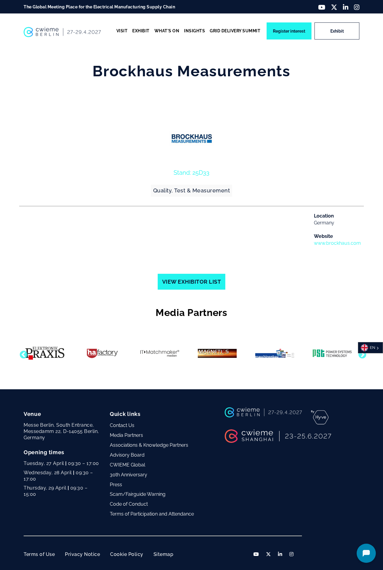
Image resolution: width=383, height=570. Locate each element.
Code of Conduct (129, 504)
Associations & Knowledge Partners (149, 445)
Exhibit (337, 31)
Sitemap (163, 554)
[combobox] (370, 347)
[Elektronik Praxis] (44, 353)
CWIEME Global (127, 465)
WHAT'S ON (167, 30)
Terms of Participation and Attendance (152, 514)
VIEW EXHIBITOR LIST (191, 282)
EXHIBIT (141, 30)
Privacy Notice (82, 554)
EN (372, 347)
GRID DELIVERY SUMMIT (235, 30)
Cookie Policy (126, 554)
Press (116, 484)
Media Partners (126, 435)
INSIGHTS (194, 30)
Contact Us (122, 425)
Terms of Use (39, 554)
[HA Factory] (102, 353)
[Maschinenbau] (274, 353)
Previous (22, 353)
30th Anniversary (128, 475)
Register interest (289, 31)
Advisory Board (127, 455)
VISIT (122, 30)
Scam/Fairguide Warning (137, 494)
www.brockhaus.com (337, 243)
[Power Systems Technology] (332, 353)
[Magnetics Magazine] (217, 353)
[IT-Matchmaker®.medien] (159, 353)
